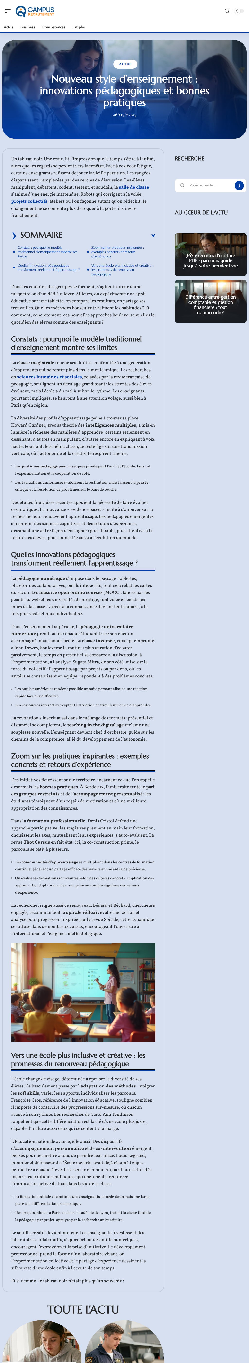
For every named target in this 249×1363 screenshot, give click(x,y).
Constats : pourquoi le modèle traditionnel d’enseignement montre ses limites (47, 251)
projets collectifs (29, 201)
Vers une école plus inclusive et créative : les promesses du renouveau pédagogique (122, 269)
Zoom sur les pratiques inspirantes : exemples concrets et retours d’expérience (117, 251)
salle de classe (134, 187)
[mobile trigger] (9, 11)
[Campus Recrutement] (35, 11)
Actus (125, 64)
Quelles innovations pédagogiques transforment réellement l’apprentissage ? (49, 267)
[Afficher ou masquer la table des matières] (108, 236)
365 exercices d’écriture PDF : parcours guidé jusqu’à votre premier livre (211, 260)
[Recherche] (227, 11)
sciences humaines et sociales (49, 377)
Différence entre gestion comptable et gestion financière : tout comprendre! (210, 304)
